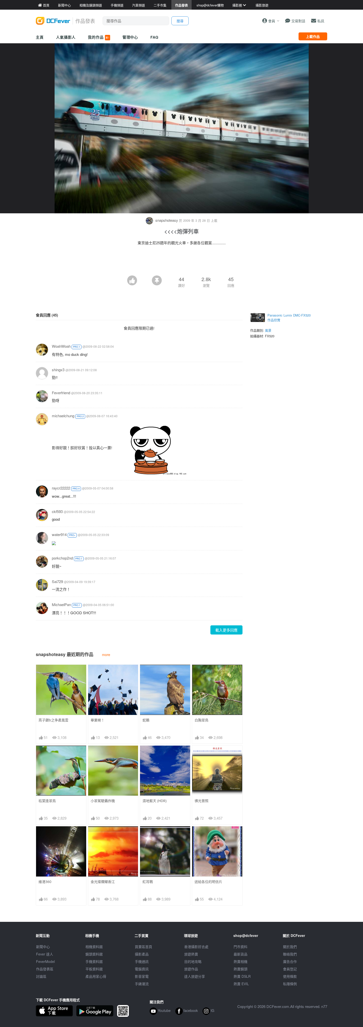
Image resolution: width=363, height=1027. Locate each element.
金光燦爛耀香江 (103, 881)
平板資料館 (94, 968)
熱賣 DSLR (242, 976)
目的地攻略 (193, 961)
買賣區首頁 (143, 946)
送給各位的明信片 (208, 881)
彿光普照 (201, 800)
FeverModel (45, 961)
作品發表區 (44, 968)
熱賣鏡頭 (240, 968)
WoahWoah (61, 346)
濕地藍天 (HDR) (154, 800)
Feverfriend (61, 392)
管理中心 (130, 37)
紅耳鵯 (147, 881)
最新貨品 (240, 954)
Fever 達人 (44, 954)
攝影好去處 (196, 946)
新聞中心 (43, 946)
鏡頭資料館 (94, 954)
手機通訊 (142, 961)
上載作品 (313, 36)
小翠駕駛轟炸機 (103, 800)
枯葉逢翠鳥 (47, 800)
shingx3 (58, 369)
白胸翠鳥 (201, 720)
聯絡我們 (290, 954)
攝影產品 (142, 954)
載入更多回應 (226, 630)
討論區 (41, 976)
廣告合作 (290, 961)
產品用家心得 (95, 976)
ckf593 (57, 511)
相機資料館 (94, 946)
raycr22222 (61, 487)
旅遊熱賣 (191, 954)
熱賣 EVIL (241, 983)
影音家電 (142, 976)
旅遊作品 (191, 968)
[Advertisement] (181, 262)
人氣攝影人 (66, 37)
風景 (268, 330)
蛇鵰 (145, 720)
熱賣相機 (240, 961)
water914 (59, 534)
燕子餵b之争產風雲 (53, 720)
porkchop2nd (62, 558)
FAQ (154, 37)
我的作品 (98, 37)
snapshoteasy (166, 220)
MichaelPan (61, 604)
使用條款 (290, 976)
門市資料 (240, 946)
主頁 (40, 37)
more (106, 654)
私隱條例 (290, 983)
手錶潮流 (142, 983)
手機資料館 (94, 961)
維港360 (45, 881)
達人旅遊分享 (194, 976)
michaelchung (63, 415)
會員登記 (290, 968)
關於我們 (290, 946)
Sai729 (57, 581)
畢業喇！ (97, 720)
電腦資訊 (142, 968)
